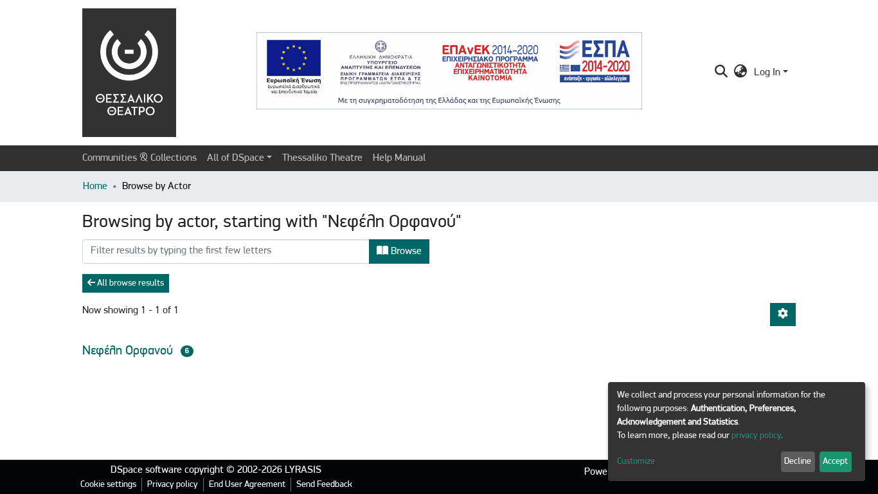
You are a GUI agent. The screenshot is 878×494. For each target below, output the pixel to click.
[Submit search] (721, 72)
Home (95, 186)
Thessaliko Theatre (322, 158)
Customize (636, 461)
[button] (740, 72)
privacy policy (756, 436)
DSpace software (146, 470)
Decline (797, 461)
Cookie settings (108, 484)
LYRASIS (303, 470)
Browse (405, 251)
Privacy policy (172, 484)
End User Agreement (247, 484)
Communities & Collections (139, 158)
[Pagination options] (783, 314)
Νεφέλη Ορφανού (127, 351)
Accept (835, 461)
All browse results (129, 283)
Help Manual (399, 158)
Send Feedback (324, 484)
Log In (767, 73)
